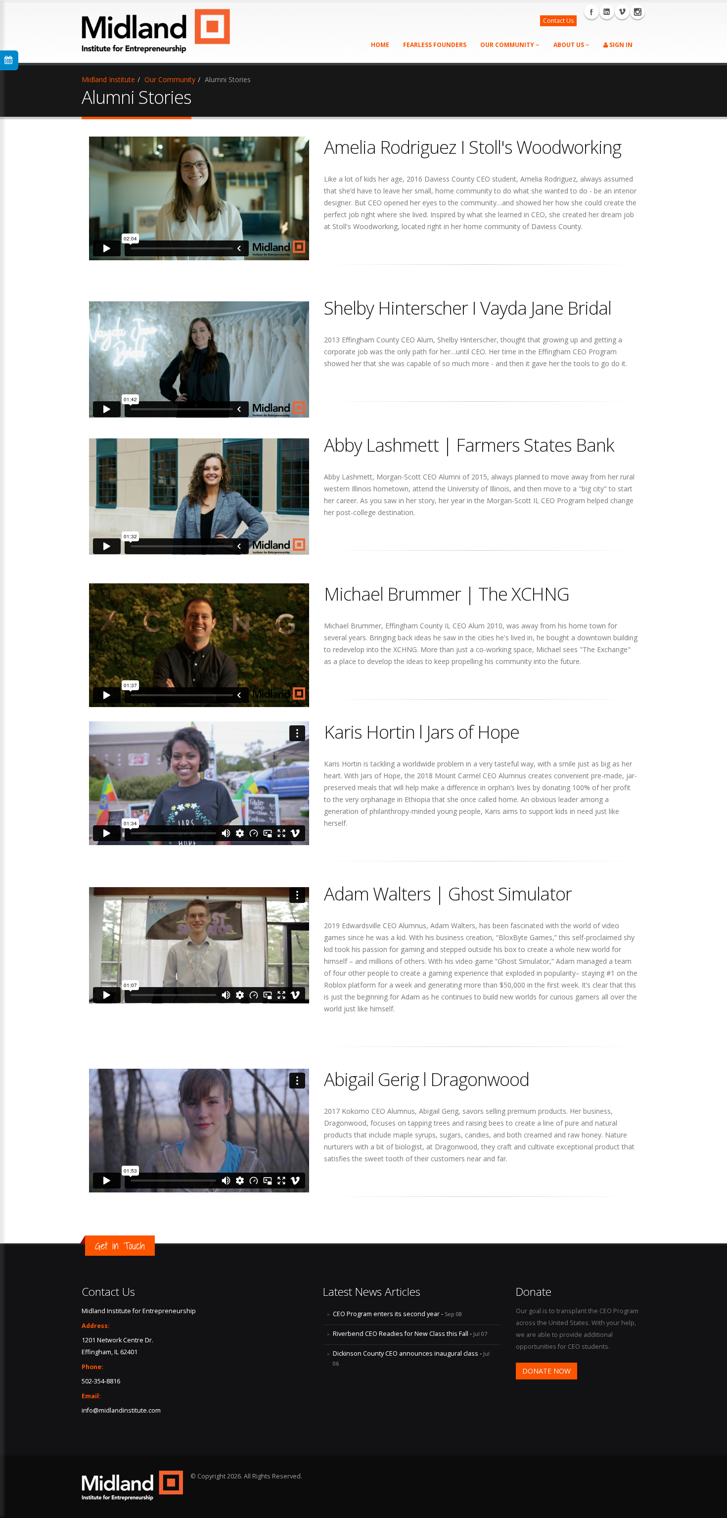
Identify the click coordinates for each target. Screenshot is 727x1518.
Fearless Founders (434, 45)
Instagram (637, 11)
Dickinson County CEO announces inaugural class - (411, 1358)
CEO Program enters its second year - (397, 1314)
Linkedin (606, 11)
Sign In (620, 45)
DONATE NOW (546, 1371)
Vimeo (622, 11)
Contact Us (558, 20)
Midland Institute (108, 79)
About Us (569, 45)
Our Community (508, 45)
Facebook (591, 11)
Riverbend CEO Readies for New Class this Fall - (410, 1333)
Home (380, 45)
